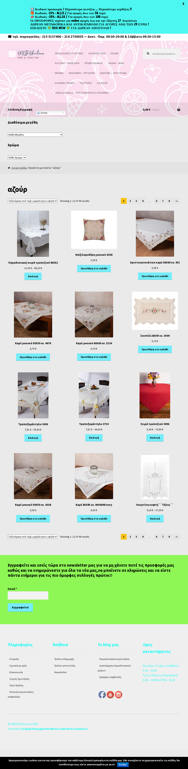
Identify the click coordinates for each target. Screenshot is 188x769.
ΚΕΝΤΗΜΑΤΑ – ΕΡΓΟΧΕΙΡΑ (82, 73)
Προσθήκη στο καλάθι (94, 268)
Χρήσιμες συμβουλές (110, 677)
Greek (43, 112)
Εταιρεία (14, 659)
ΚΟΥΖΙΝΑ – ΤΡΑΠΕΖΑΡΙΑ (67, 63)
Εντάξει (123, 764)
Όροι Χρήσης (16, 685)
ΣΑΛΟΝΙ (114, 53)
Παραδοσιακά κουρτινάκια (114, 659)
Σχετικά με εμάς (18, 665)
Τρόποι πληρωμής (64, 659)
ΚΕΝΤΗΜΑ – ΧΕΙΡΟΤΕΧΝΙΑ (113, 73)
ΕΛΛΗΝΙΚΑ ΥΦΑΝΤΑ (65, 83)
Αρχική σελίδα (19, 167)
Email (12, 589)
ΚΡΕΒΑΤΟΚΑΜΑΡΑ (94, 63)
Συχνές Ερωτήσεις (19, 679)
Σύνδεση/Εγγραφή (20, 109)
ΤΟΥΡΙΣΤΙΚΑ (86, 83)
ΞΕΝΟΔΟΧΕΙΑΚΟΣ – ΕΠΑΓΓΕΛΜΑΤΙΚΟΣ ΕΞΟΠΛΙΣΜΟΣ (81, 92)
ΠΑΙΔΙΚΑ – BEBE (116, 63)
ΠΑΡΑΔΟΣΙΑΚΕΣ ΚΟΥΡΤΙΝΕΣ (69, 53)
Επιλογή (33, 276)
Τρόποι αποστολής (64, 665)
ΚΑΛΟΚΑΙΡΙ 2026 (96, 53)
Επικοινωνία (16, 672)
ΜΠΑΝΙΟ (59, 73)
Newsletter (60, 672)
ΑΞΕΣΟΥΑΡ (102, 83)
